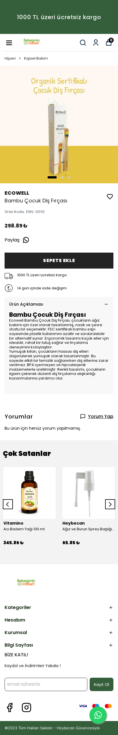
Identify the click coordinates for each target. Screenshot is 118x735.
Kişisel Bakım (36, 58)
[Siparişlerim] (95, 42)
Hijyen (10, 58)
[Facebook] (10, 707)
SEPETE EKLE (59, 260)
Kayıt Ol (101, 684)
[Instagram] (26, 707)
